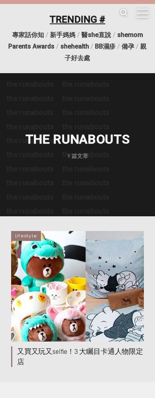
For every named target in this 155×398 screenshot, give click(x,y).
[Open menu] (143, 13)
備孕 (128, 46)
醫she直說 (96, 35)
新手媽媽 (63, 35)
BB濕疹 (105, 46)
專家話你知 (28, 35)
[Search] (124, 12)
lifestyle (26, 236)
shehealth (74, 46)
